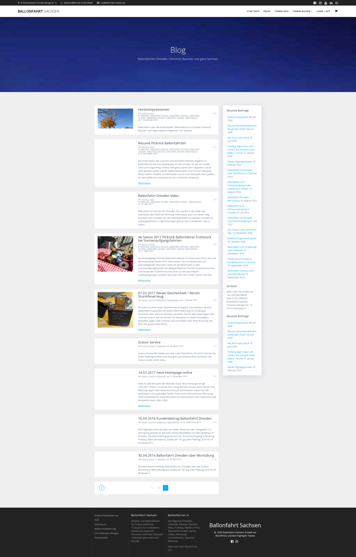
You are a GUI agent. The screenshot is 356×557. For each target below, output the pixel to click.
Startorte (253, 11)
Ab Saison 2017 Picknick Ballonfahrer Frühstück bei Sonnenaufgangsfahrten (174, 239)
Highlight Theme (246, 535)
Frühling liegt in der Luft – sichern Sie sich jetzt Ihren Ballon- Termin (241, 149)
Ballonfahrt (38, 11)
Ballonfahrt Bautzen (159, 115)
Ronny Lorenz (148, 113)
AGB (97, 519)
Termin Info (281, 11)
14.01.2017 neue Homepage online (165, 372)
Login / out (323, 11)
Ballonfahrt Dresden (159, 201)
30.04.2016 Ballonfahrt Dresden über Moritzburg (176, 455)
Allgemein (144, 115)
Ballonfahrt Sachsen (156, 117)
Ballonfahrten (191, 117)
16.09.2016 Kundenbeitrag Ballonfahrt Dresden (175, 418)
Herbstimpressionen (153, 109)
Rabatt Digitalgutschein (240, 161)
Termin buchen (301, 11)
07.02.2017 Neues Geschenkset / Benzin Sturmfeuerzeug (169, 295)
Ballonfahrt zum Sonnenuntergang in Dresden (238, 209)
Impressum (100, 524)
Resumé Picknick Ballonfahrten (162, 143)
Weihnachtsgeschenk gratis (242, 238)
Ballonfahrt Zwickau (175, 117)
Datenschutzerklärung (106, 515)
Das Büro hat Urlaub (238, 137)
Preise (267, 11)
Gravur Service (149, 342)
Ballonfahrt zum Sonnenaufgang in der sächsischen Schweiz (239, 185)
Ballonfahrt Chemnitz (178, 115)
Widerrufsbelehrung (105, 528)
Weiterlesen (144, 183)
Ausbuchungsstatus (238, 117)
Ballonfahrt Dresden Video (158, 195)
